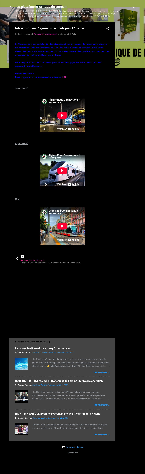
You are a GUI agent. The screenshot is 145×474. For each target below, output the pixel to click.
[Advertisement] (126, 64)
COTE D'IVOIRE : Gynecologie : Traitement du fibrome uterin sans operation (59, 380)
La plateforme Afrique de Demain (41, 7)
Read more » (102, 372)
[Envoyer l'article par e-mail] (22, 257)
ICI (64, 77)
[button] (107, 29)
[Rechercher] (134, 7)
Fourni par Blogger (74, 447)
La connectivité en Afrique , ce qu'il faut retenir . (43, 348)
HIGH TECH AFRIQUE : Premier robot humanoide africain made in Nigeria (57, 413)
